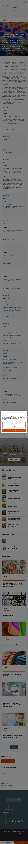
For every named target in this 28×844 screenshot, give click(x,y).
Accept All (14, 430)
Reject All (14, 426)
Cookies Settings (14, 423)
